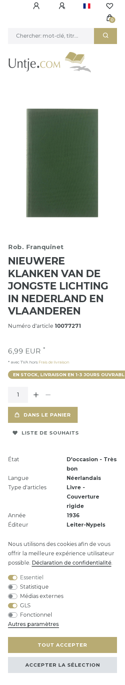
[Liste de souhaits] (109, 6)
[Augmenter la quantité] (36, 395)
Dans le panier (47, 415)
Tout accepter (62, 645)
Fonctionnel (36, 615)
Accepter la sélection (62, 665)
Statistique (34, 587)
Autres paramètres (33, 624)
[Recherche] (105, 36)
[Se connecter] (37, 6)
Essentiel (32, 577)
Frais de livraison (53, 362)
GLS (25, 605)
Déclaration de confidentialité (71, 563)
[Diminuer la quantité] (48, 395)
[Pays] (86, 6)
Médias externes (41, 596)
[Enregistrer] (63, 6)
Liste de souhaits (50, 433)
